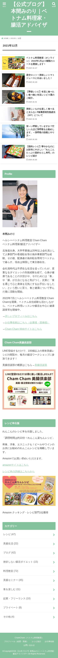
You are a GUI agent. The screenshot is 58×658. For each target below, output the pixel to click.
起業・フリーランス (16, 598)
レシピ (9, 534)
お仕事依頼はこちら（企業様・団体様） (27, 322)
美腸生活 (10, 543)
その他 (8, 616)
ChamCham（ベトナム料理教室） (29, 638)
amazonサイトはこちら (15, 464)
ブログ (9, 552)
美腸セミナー (13, 580)
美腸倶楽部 (41, 364)
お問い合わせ (29, 645)
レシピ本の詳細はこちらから (18, 471)
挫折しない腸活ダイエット (20, 561)
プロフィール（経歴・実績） (16, 641)
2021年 (13, 38)
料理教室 (10, 571)
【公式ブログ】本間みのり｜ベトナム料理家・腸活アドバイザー (29, 17)
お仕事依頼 (49, 641)
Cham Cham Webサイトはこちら (23, 328)
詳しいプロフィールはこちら (21, 316)
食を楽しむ (11, 589)
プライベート (12, 607)
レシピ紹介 (36, 641)
